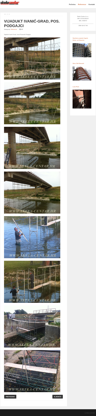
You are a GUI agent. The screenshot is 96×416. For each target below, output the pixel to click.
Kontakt (92, 4)
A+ (5, 14)
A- (9, 14)
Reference (82, 4)
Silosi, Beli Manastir (78, 63)
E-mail (22, 29)
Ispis (20, 29)
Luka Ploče (76, 86)
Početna (72, 4)
